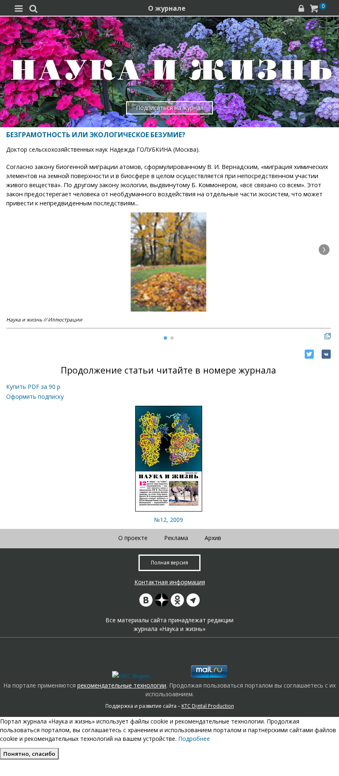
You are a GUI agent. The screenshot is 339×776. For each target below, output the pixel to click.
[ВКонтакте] (326, 354)
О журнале (167, 8)
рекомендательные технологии (121, 685)
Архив (213, 538)
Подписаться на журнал (169, 108)
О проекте (133, 538)
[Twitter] (309, 354)
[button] (324, 249)
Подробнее (194, 739)
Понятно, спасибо (29, 753)
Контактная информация (169, 582)
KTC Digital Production (207, 705)
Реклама (176, 538)
